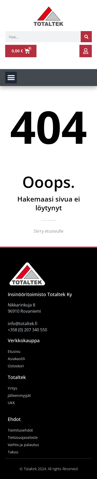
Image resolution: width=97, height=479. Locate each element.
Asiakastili (16, 358)
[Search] (86, 36)
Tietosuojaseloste (23, 437)
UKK (11, 402)
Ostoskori (16, 365)
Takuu (13, 451)
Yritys (12, 388)
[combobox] (43, 36)
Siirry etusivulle (48, 231)
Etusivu (14, 351)
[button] (11, 77)
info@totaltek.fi (22, 323)
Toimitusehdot (20, 430)
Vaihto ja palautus (23, 444)
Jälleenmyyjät (19, 395)
